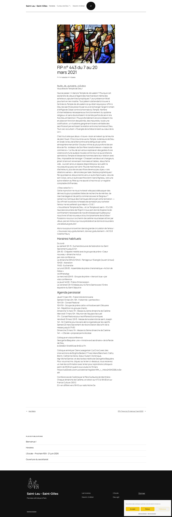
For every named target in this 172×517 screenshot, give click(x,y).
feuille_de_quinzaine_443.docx (71, 85)
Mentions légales (142, 513)
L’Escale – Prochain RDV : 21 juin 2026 (42, 453)
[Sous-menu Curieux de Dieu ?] (70, 5)
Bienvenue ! (31, 442)
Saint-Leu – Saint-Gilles (36, 6)
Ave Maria (32, 411)
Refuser (147, 509)
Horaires (30, 448)
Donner (141, 493)
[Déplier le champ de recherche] (90, 6)
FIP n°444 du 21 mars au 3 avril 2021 (130, 411)
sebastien (64, 77)
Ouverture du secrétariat (37, 459)
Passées (73, 77)
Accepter (132, 509)
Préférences (162, 509)
